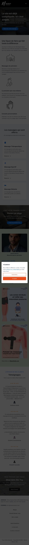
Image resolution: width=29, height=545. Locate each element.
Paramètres (14, 274)
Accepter (14, 278)
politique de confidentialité (12, 269)
